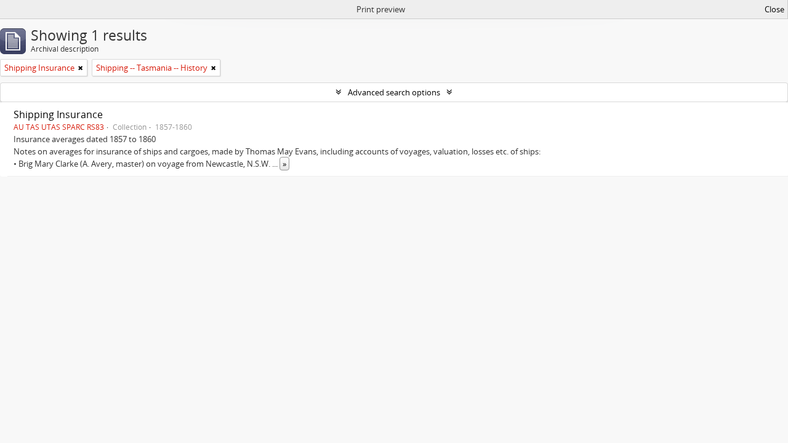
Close (774, 9)
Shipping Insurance (58, 114)
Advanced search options (394, 92)
